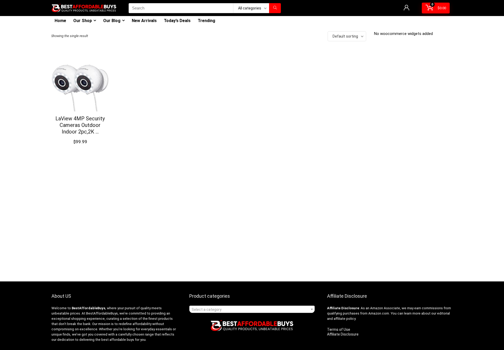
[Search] (275, 8)
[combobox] (252, 309)
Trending (206, 20)
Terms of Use (338, 329)
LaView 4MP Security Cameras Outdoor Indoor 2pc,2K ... (80, 125)
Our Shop (82, 20)
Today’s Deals (177, 20)
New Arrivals (144, 20)
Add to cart (80, 146)
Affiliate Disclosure (343, 334)
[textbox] (252, 309)
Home (60, 20)
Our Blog (111, 20)
